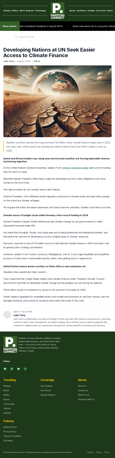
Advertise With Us (86, 399)
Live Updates (47, 386)
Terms (106, 452)
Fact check (101, 11)
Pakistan (7, 11)
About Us (82, 386)
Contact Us (83, 390)
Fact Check (46, 390)
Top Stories (81, 11)
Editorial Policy (10, 427)
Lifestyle (91, 11)
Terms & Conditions (12, 436)
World (22, 11)
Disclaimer (8, 440)
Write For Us (83, 395)
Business (30, 11)
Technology (40, 11)
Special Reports (48, 395)
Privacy (99, 452)
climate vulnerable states (75, 167)
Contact (90, 452)
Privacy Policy (9, 431)
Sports (72, 11)
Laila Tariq (8, 61)
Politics (15, 11)
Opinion (110, 11)
